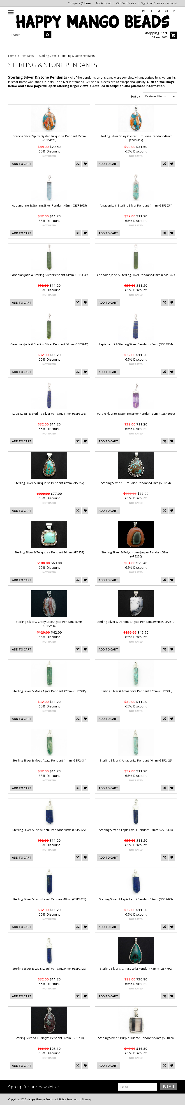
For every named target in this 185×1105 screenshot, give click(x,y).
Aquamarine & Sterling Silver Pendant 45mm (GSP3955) (49, 205)
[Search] (47, 34)
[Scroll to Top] (178, 1099)
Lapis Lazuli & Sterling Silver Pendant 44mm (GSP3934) (136, 344)
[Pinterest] (166, 11)
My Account (103, 3)
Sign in (145, 3)
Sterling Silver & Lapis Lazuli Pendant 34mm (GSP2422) (49, 968)
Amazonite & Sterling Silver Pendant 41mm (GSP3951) (136, 205)
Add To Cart (21, 164)
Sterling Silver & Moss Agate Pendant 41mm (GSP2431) (49, 760)
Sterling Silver (47, 56)
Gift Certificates (126, 3)
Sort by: (136, 96)
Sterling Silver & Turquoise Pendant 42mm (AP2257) (49, 483)
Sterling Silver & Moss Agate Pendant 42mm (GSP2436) (49, 691)
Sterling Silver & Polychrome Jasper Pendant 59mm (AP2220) (135, 554)
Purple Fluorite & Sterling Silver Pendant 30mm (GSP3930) (136, 414)
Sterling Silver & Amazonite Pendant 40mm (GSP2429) (136, 760)
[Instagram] (143, 11)
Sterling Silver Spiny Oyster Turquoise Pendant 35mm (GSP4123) (49, 138)
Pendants (28, 56)
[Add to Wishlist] (85, 164)
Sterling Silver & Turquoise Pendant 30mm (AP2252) (49, 552)
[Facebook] (151, 11)
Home (12, 56)
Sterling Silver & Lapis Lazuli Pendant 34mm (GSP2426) (136, 830)
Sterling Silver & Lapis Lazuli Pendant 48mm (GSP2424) (49, 899)
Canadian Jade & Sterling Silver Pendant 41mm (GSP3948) (136, 275)
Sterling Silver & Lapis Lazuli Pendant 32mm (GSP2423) (136, 899)
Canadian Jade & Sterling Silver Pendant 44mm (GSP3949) (49, 275)
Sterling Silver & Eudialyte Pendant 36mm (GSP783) (49, 1038)
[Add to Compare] (78, 164)
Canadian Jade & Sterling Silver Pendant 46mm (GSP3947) (49, 344)
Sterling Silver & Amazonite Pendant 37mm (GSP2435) (136, 691)
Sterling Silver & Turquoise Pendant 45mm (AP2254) (136, 483)
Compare (79, 3)
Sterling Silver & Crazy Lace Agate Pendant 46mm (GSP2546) (49, 624)
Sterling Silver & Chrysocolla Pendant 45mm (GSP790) (136, 968)
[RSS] (174, 11)
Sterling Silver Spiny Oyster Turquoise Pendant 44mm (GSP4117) (135, 138)
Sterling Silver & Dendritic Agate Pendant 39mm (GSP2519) (136, 622)
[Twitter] (158, 11)
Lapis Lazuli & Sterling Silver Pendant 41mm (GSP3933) (49, 414)
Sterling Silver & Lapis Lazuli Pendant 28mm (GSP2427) (49, 830)
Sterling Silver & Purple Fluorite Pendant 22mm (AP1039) (135, 1038)
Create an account (165, 3)
